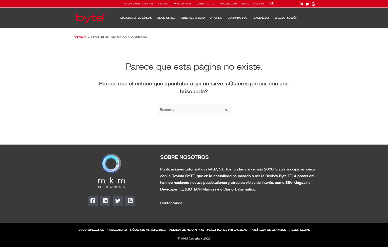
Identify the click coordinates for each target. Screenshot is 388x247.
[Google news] (313, 4)
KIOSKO (163, 4)
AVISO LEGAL (299, 230)
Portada (79, 37)
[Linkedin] (105, 201)
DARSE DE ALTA (206, 4)
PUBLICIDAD (228, 4)
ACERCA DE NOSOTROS (186, 230)
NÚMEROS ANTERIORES (148, 230)
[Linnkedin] (301, 4)
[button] (272, 4)
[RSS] (130, 201)
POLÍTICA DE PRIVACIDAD (227, 230)
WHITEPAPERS (182, 4)
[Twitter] (307, 4)
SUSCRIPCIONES (91, 230)
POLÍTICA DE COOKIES (268, 230)
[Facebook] (93, 201)
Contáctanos (171, 203)
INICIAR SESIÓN (253, 4)
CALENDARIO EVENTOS (139, 4)
